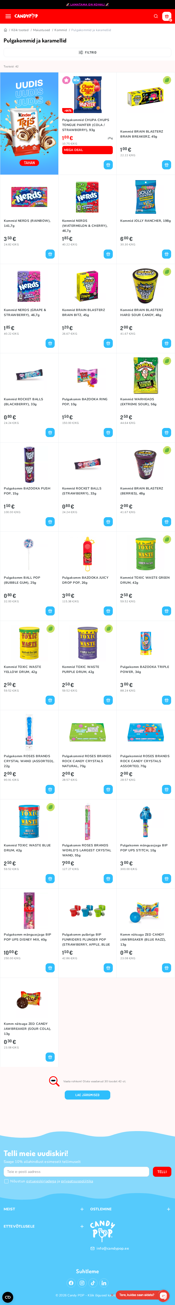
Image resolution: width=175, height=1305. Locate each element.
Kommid (60, 30)
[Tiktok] (93, 1283)
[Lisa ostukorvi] (108, 164)
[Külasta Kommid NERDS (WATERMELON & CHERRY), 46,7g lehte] (87, 196)
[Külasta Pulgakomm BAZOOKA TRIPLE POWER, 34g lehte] (145, 643)
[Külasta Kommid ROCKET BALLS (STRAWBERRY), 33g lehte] (87, 464)
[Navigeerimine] (8, 16)
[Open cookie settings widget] (7, 1297)
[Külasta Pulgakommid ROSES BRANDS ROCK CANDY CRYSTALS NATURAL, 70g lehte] (87, 732)
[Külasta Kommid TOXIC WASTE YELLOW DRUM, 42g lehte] (29, 643)
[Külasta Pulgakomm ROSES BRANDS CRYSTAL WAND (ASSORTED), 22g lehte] (29, 732)
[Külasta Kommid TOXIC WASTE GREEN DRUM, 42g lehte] (145, 553)
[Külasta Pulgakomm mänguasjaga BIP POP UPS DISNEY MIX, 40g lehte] (29, 910)
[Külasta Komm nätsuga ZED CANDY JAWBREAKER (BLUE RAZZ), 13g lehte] (145, 910)
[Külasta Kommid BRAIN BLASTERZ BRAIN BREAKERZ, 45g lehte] (145, 94)
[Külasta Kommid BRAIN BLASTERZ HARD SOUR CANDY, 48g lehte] (145, 286)
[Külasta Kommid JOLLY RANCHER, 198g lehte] (145, 196)
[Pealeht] (5, 30)
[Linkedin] (103, 1283)
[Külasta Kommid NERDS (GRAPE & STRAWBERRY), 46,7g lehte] (29, 286)
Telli (162, 1171)
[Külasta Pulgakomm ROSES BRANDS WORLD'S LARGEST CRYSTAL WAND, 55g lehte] (87, 821)
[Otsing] (155, 16)
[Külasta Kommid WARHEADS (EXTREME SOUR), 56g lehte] (145, 375)
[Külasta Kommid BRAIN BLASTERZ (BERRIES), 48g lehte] (145, 464)
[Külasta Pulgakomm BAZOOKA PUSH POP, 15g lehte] (29, 464)
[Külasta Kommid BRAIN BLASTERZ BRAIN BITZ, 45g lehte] (87, 286)
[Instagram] (82, 1283)
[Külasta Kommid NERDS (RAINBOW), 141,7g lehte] (29, 196)
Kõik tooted (19, 30)
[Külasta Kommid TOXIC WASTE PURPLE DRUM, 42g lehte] (87, 643)
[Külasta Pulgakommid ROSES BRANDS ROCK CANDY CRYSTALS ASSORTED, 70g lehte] (145, 732)
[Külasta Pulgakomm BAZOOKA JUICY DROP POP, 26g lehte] (87, 553)
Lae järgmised (87, 1095)
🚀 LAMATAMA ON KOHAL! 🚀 (87, 4)
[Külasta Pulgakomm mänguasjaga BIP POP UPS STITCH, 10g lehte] (145, 821)
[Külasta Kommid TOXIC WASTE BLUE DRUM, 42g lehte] (29, 821)
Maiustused (41, 30)
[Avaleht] (27, 16)
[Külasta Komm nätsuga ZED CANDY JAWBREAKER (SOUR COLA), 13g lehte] (29, 999)
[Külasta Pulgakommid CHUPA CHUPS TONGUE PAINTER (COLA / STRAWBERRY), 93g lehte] (87, 94)
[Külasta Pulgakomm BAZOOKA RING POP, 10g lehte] (87, 375)
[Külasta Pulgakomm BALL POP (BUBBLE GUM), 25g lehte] (29, 553)
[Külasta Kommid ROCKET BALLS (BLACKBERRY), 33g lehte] (29, 375)
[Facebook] (71, 1283)
